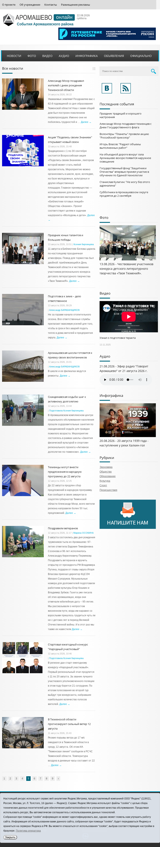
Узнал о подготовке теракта (118, 338)
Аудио (64, 56)
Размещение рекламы (75, 4)
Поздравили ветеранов (63, 528)
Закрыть (10, 837)
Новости (14, 56)
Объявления (114, 56)
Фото (32, 56)
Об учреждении (30, 4)
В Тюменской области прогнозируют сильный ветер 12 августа (69, 723)
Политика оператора (28, 830)
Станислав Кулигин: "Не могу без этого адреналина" (125, 183)
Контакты (50, 4)
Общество (106, 471)
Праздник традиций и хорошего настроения (120, 115)
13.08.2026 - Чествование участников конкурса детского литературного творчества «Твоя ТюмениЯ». (126, 268)
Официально (141, 56)
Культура (105, 480)
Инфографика (86, 56)
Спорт (103, 485)
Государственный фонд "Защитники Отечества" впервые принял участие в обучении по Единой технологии (124, 171)
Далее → (86, 122)
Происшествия (108, 490)
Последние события (117, 104)
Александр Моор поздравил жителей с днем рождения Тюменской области (66, 85)
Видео (47, 56)
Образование (108, 476)
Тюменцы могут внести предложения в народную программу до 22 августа (65, 471)
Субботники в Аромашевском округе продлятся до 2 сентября (124, 194)
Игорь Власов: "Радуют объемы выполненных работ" (120, 146)
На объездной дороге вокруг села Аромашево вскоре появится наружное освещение (125, 158)
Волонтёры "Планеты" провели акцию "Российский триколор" (124, 135)
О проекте (8, 4)
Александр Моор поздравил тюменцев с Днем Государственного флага (125, 125)
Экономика (106, 467)
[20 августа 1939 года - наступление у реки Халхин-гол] (128, 436)
